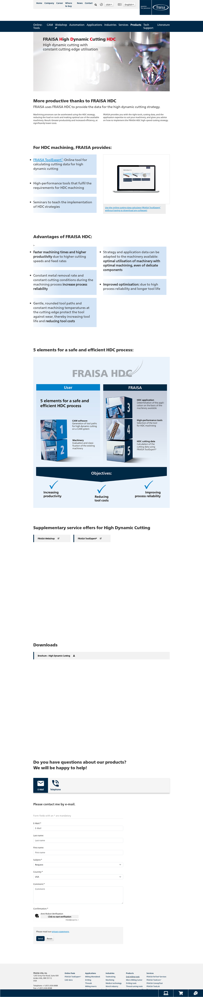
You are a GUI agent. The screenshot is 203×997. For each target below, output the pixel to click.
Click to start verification (59, 916)
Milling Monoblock (92, 976)
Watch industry (112, 986)
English (129, 4)
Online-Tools (38, 26)
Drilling (88, 980)
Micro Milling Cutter (134, 980)
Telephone (55, 789)
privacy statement (60, 931)
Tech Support (148, 26)
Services (123, 25)
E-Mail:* (37, 823)
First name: (38, 847)
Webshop (61, 25)
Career (59, 2)
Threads (88, 983)
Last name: (38, 835)
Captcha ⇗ (72, 920)
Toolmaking (110, 976)
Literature (163, 25)
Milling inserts (91, 986)
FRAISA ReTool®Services (156, 976)
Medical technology (114, 983)
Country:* (38, 871)
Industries (110, 25)
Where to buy (68, 4)
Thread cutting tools (134, 986)
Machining (110, 980)
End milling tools (133, 976)
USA (108, 4)
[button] (107, 4)
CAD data (69, 980)
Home (39, 2)
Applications (94, 25)
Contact (88, 2)
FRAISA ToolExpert (48, 159)
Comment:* (39, 883)
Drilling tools (131, 983)
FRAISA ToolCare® (154, 980)
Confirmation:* (40, 908)
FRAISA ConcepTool (155, 983)
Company (49, 2)
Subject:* (37, 859)
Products (135, 25)
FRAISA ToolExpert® (73, 976)
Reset (49, 938)
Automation (76, 25)
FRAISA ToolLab (153, 986)
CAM (50, 25)
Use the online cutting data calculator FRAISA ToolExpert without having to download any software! (133, 209)
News (80, 2)
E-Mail (41, 789)
